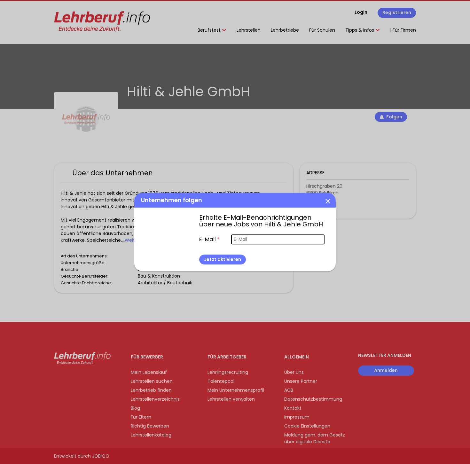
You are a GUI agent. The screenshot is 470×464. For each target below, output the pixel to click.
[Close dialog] (328, 201)
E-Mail (209, 239)
